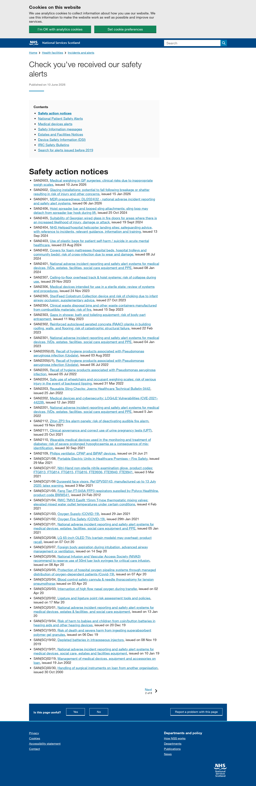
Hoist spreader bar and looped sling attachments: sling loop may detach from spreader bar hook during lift (91, 210)
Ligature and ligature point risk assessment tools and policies (104, 598)
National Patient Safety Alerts (60, 118)
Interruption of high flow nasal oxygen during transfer (97, 589)
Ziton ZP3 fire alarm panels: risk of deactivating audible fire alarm (99, 421)
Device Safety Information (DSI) (62, 139)
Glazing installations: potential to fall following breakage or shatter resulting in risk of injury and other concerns (92, 192)
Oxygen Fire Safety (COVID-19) (81, 519)
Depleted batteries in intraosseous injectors (91, 640)
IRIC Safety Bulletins (53, 145)
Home (33, 52)
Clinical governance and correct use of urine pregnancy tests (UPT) (101, 430)
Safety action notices (55, 113)
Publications (172, 748)
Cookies (34, 738)
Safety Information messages (60, 129)
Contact (34, 748)
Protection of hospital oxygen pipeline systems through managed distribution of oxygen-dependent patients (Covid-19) (95, 572)
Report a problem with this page (196, 711)
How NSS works (175, 738)
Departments (172, 743)
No (102, 711)
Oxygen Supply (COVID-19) (78, 514)
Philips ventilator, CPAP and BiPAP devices (82, 453)
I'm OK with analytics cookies (60, 29)
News (168, 754)
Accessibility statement (45, 743)
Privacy (34, 733)
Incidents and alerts (81, 52)
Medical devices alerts (55, 124)
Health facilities (52, 52)
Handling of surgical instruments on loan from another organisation (108, 668)
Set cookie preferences (125, 29)
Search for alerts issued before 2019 (65, 150)
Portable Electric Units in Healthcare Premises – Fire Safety (102, 458)
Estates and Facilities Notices (60, 134)
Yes (79, 711)
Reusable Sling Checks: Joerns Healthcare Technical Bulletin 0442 (100, 388)
